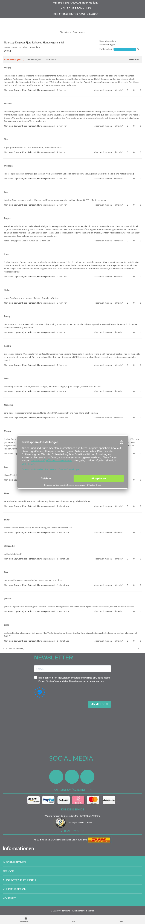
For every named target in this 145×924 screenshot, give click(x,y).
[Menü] (6, 23)
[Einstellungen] (139, 23)
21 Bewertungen (107, 45)
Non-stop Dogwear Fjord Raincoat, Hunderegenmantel (34, 43)
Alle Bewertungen (14, 59)
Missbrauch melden (103, 90)
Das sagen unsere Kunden (80, 823)
